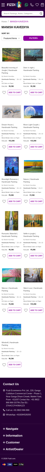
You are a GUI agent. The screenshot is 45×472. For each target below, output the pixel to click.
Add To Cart (15, 92)
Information (14, 435)
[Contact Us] (32, 4)
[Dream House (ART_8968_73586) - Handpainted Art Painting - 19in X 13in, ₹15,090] (12, 112)
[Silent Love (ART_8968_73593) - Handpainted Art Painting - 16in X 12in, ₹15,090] (33, 275)
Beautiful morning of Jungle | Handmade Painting (10, 70)
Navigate (12, 428)
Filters (33, 38)
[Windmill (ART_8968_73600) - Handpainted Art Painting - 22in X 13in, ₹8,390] (12, 330)
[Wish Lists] (37, 4)
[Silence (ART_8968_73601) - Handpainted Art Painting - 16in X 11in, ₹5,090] (12, 275)
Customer (13, 442)
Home (4, 22)
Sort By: (6, 33)
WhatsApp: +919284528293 (18, 415)
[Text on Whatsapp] (26, 4)
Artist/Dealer (14, 449)
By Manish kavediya (8, 76)
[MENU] (3, 4)
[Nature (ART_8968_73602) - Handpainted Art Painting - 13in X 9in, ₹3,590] (33, 166)
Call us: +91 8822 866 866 (17, 410)
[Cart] (42, 4)
